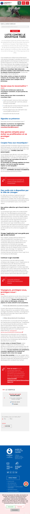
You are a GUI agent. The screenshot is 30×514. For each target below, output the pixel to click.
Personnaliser (15, 510)
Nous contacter (9, 467)
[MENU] (27, 3)
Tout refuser (19, 506)
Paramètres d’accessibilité (19, 3)
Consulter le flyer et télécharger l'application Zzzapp (15, 281)
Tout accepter (10, 506)
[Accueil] (7, 3)
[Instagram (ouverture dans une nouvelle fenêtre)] (13, 472)
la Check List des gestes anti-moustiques (15, 181)
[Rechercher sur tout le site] (23, 3)
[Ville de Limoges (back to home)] (9, 457)
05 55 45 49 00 (16, 402)
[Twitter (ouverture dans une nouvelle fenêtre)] (8, 472)
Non (11, 419)
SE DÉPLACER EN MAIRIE (18, 467)
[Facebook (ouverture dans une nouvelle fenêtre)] (10, 472)
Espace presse (13, 477)
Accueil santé (15, 395)
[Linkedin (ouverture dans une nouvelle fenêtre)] (16, 472)
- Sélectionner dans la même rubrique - (9, 26)
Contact (16, 404)
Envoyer (7, 426)
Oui (5, 419)
